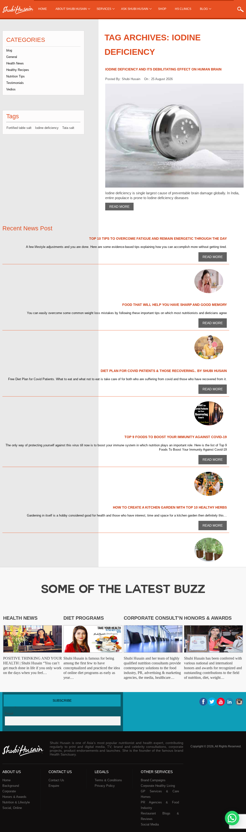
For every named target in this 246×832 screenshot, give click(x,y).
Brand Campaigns (153, 780)
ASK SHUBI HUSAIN (134, 9)
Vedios (11, 89)
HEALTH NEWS (20, 618)
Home (42, 9)
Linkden (229, 701)
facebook (203, 701)
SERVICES (104, 9)
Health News (15, 63)
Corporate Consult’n (153, 618)
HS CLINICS (183, 9)
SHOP (162, 9)
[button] (232, 818)
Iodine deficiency (47, 128)
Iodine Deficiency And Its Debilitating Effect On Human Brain (163, 69)
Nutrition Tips (15, 76)
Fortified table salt (18, 128)
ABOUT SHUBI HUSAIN (71, 9)
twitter (212, 701)
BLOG (204, 9)
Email (9, 713)
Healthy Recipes (17, 70)
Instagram (239, 701)
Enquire (54, 786)
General (11, 57)
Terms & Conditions (108, 780)
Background (10, 786)
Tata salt (68, 128)
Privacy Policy (105, 786)
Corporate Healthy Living (158, 786)
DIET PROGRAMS (83, 618)
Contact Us (56, 780)
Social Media (150, 824)
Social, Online (12, 808)
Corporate (9, 791)
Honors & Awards (208, 618)
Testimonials (15, 83)
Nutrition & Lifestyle (16, 802)
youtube (220, 701)
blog (9, 50)
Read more (119, 206)
